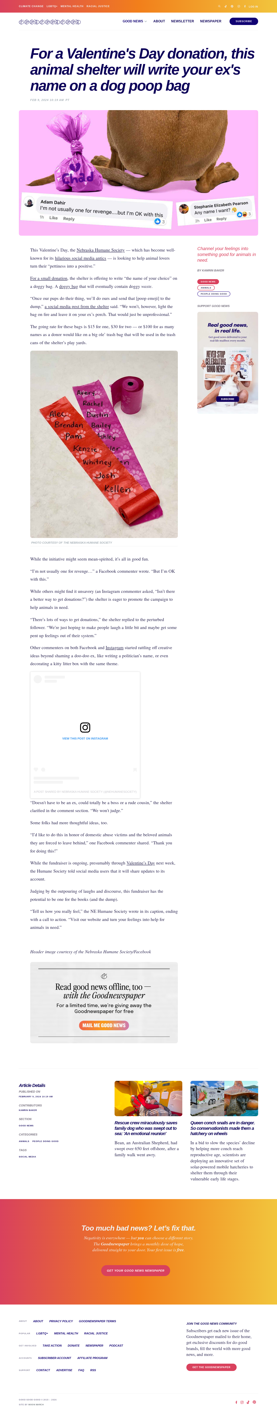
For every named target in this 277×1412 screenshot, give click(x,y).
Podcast (116, 1345)
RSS (93, 1370)
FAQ (81, 1370)
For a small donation (48, 278)
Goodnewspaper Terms (97, 1321)
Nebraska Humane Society (101, 250)
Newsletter (182, 21)
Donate (73, 1345)
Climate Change (31, 6)
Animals (206, 288)
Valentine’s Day (141, 863)
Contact (43, 1370)
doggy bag (68, 286)
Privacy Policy (61, 1321)
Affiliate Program (92, 1358)
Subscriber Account (54, 1358)
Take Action (52, 1345)
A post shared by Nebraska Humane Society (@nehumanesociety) (85, 791)
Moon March (36, 1404)
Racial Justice (98, 6)
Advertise (64, 1370)
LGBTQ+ (52, 6)
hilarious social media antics (80, 258)
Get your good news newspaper (135, 1270)
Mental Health (72, 6)
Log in (253, 6)
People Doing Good (214, 294)
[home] (50, 21)
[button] (135, 21)
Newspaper (210, 21)
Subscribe (244, 21)
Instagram (114, 647)
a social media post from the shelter (77, 306)
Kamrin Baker (213, 270)
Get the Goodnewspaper (211, 1367)
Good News (208, 282)
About (159, 21)
